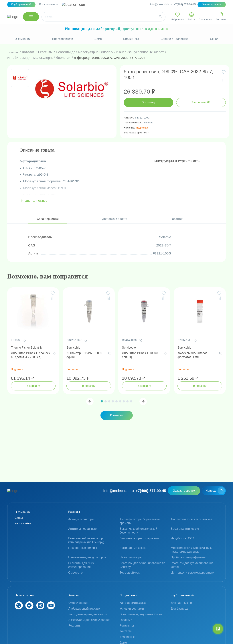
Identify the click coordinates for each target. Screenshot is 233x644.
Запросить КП (200, 102)
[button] (90, 401)
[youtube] (51, 608)
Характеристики (48, 218)
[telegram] (29, 608)
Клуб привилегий (21, 4)
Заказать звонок (184, 490)
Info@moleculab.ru (161, 4)
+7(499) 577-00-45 (185, 4)
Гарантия (177, 218)
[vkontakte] (40, 608)
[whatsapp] (19, 608)
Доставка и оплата (114, 218)
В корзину (148, 102)
